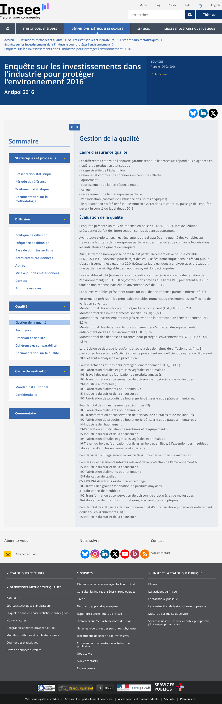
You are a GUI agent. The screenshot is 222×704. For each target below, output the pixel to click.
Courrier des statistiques (22, 642)
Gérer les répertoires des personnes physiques (107, 628)
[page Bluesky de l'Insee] (85, 554)
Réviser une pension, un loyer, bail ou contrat (106, 584)
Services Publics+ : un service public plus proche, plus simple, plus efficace (179, 622)
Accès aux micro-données (34, 258)
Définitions (14, 598)
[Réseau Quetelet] (76, 691)
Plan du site (187, 699)
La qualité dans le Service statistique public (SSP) (38, 613)
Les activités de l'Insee (162, 591)
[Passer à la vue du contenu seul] (72, 127)
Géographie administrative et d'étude (31, 628)
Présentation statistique (33, 174)
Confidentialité (26, 395)
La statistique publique (163, 599)
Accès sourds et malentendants (138, 699)
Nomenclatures (16, 620)
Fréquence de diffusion (32, 243)
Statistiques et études (40, 29)
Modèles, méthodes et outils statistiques (33, 635)
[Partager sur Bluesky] (193, 113)
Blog (157, 5)
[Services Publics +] (169, 691)
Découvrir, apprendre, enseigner (97, 606)
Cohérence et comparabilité (36, 345)
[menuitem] (7, 28)
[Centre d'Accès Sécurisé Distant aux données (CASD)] (105, 691)
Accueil (9, 40)
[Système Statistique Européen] (47, 691)
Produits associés (28, 288)
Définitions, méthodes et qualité (97, 29)
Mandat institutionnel (31, 387)
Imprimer (161, 74)
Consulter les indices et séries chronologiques (106, 591)
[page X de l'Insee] (115, 554)
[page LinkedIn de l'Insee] (105, 554)
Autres (20, 265)
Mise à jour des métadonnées (37, 273)
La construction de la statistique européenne (177, 606)
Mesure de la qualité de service (168, 614)
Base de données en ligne (34, 250)
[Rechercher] (190, 14)
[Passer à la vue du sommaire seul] (77, 127)
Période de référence (30, 181)
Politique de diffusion (31, 235)
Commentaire (25, 413)
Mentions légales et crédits (42, 699)
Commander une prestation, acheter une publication (103, 644)
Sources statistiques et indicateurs (91, 40)
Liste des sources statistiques (139, 40)
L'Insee (152, 584)
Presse (172, 5)
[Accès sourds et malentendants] (201, 7)
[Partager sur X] (213, 113)
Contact (21, 281)
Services (143, 29)
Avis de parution (26, 554)
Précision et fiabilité (30, 338)
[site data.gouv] (134, 691)
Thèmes (209, 14)
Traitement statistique (32, 189)
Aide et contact (160, 553)
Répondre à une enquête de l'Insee (99, 614)
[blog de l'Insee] (135, 554)
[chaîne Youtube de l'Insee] (125, 554)
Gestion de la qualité (31, 322)
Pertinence (23, 330)
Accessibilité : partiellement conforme (89, 699)
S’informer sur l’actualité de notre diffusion (104, 621)
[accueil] (7, 28)
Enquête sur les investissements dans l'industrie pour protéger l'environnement (57, 44)
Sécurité (169, 699)
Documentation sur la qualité (37, 353)
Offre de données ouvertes (24, 650)
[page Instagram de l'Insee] (95, 554)
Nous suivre (84, 653)
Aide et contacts (87, 661)
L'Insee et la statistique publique (189, 29)
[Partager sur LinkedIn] (203, 113)
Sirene (81, 599)
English (215, 5)
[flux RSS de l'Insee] (144, 554)
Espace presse (86, 668)
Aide (187, 5)
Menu (143, 5)
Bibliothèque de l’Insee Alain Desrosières (103, 636)
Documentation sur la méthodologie (31, 199)
